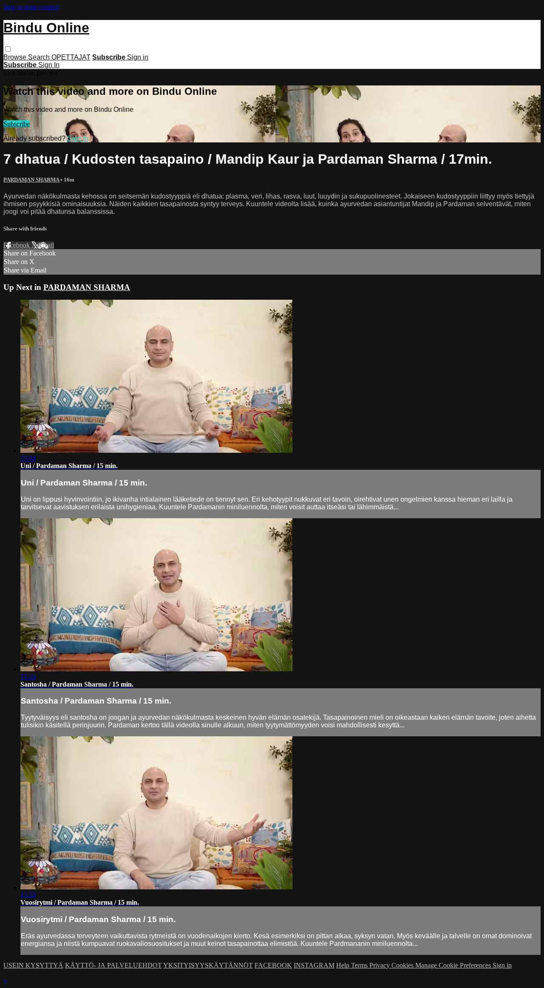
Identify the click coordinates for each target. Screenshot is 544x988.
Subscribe (16, 124)
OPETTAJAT (71, 57)
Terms (360, 965)
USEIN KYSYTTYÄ (33, 965)
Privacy (380, 965)
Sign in (137, 57)
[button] (8, 49)
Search (39, 57)
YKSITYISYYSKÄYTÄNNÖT (208, 965)
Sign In (49, 64)
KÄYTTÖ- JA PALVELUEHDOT (113, 965)
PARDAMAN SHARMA (31, 179)
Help (343, 965)
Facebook (17, 245)
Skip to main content (31, 7)
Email (46, 245)
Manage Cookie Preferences (454, 965)
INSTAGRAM (314, 965)
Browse (15, 57)
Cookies (403, 965)
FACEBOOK (273, 965)
